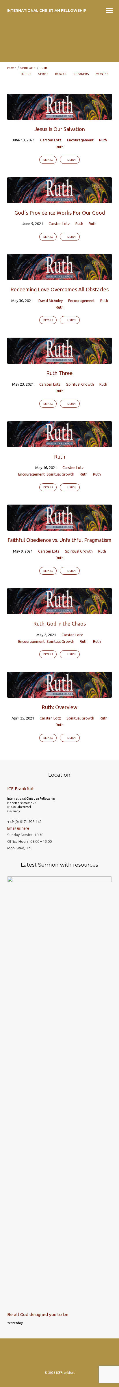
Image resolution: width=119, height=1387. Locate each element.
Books (61, 74)
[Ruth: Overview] (59, 694)
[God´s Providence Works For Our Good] (59, 200)
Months (102, 74)
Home (11, 68)
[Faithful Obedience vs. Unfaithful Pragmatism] (59, 527)
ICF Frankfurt (20, 788)
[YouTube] (82, 1356)
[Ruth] (59, 444)
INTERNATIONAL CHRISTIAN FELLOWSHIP (46, 10)
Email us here (18, 828)
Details (48, 159)
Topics (26, 74)
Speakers (81, 74)
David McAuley (50, 301)
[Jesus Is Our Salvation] (59, 116)
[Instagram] (37, 1356)
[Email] (71, 1356)
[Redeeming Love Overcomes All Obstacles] (59, 277)
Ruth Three (59, 373)
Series (43, 74)
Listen (71, 159)
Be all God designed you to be (37, 1314)
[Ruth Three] (59, 360)
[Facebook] (48, 1356)
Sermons (28, 68)
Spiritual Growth (80, 384)
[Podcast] (59, 1356)
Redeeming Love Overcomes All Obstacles (59, 289)
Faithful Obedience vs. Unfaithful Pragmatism (59, 540)
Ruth (43, 68)
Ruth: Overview (59, 707)
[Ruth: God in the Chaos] (59, 611)
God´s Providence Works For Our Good (59, 213)
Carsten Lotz (51, 140)
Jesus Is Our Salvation (59, 129)
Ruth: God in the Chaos (59, 623)
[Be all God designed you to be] (59, 1304)
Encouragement (80, 140)
